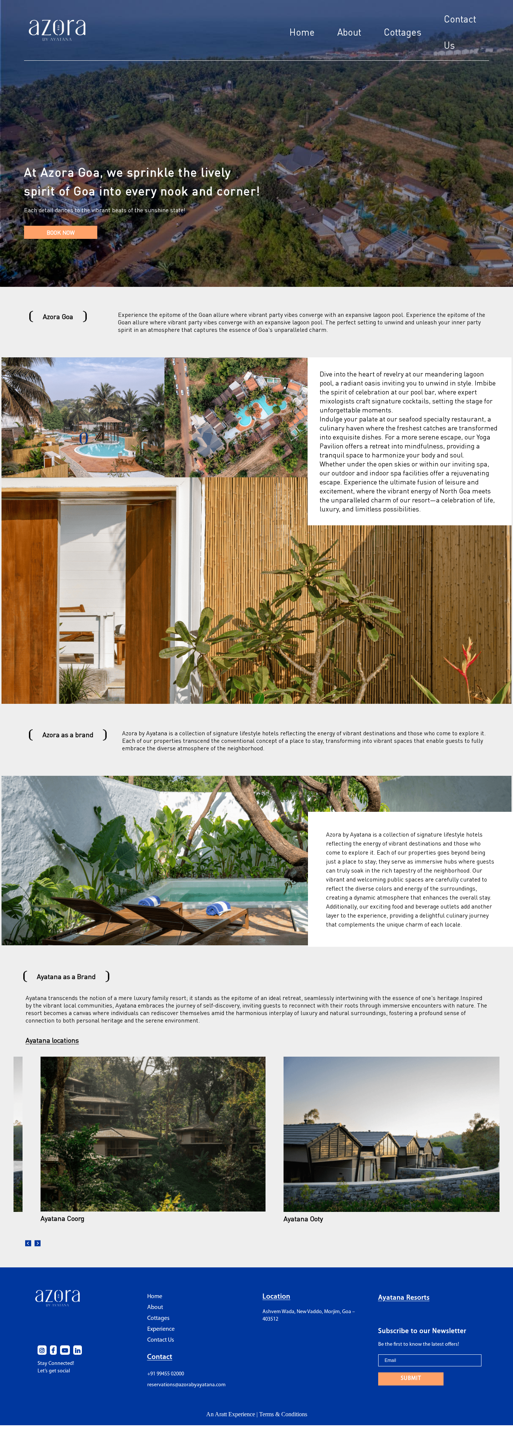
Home (302, 32)
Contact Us (160, 1340)
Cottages (402, 32)
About (349, 32)
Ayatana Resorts (404, 1298)
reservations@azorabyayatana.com (186, 1385)
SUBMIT (411, 1378)
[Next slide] (38, 1244)
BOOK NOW (61, 232)
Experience (161, 1329)
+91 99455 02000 (165, 1374)
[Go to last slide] (28, 1244)
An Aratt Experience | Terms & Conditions (256, 1414)
